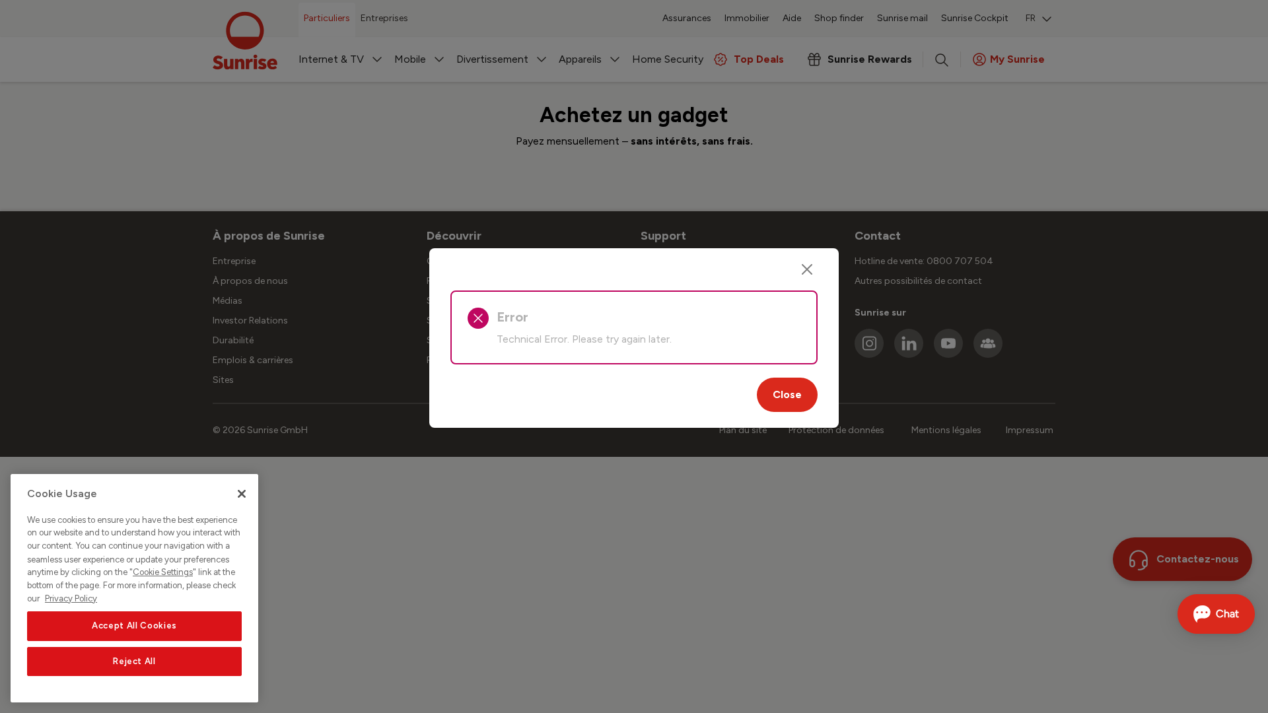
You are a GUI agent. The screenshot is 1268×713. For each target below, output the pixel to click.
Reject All (134, 661)
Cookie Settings (163, 572)
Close (787, 394)
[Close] (807, 269)
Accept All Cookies (134, 625)
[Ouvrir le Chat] (1216, 614)
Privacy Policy (71, 598)
